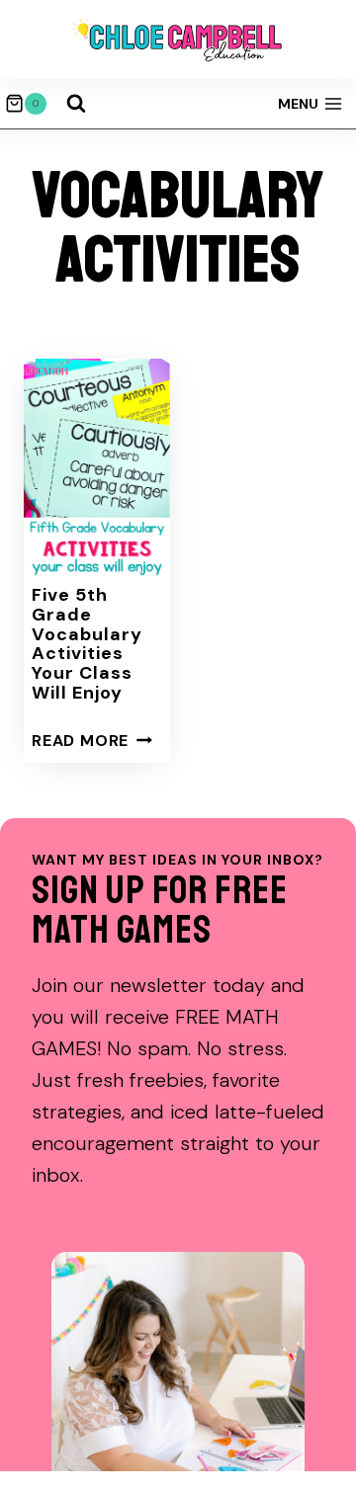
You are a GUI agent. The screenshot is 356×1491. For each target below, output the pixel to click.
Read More (92, 740)
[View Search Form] (76, 104)
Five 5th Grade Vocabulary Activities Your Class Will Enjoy (87, 643)
